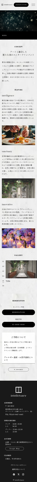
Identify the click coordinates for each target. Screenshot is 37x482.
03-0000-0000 (18, 324)
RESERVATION (21, 4)
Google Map (14, 448)
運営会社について (18, 469)
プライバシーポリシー (19, 465)
